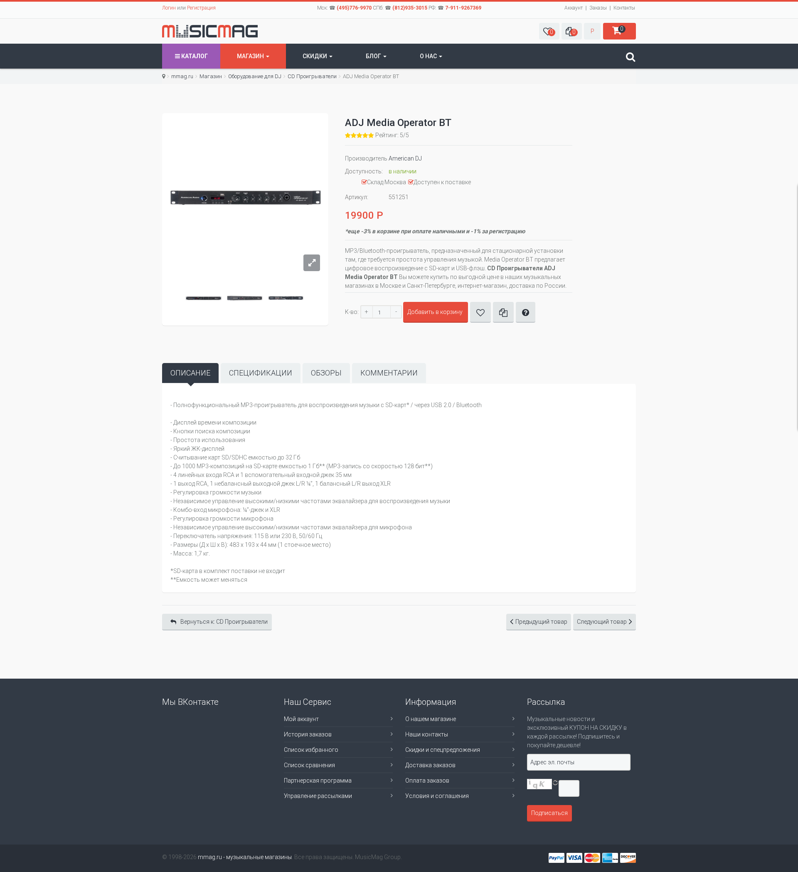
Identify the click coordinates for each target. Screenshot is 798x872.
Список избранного (311, 749)
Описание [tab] (190, 372)
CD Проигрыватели (312, 76)
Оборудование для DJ (254, 76)
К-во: (352, 312)
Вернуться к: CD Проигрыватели (224, 621)
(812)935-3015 (409, 8)
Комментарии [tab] (389, 372)
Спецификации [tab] (260, 372)
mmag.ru (182, 76)
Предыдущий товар (541, 621)
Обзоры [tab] (326, 372)
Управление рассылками (318, 796)
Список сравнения (309, 765)
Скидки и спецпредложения (442, 749)
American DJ (405, 158)
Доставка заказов (430, 765)
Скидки (315, 56)
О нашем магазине (430, 719)
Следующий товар (602, 621)
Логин (169, 8)
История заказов (308, 734)
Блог (374, 56)
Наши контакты (426, 734)
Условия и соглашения (437, 796)
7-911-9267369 (463, 8)
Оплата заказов (427, 780)
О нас (429, 56)
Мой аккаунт (301, 719)
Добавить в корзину (435, 312)
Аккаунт (573, 8)
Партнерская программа (318, 780)
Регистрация (201, 8)
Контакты (624, 8)
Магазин (251, 56)
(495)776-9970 (354, 8)
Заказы (598, 8)
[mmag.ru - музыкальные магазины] (210, 31)
